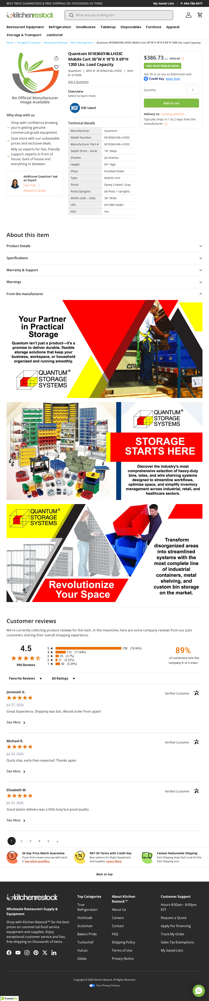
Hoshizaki (84, 917)
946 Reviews (31, 665)
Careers (118, 917)
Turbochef (85, 942)
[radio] (104, 648)
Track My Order (173, 934)
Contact (118, 926)
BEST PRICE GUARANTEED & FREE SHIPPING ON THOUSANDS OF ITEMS (54, 3)
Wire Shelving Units (82, 42)
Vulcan (82, 950)
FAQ (115, 934)
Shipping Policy (123, 942)
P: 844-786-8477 (191, 3)
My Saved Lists (163, 3)
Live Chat (29, 185)
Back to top (104, 874)
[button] (200, 14)
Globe (82, 958)
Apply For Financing (176, 926)
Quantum (74, 71)
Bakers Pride (87, 934)
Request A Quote (34, 190)
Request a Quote (174, 917)
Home (10, 42)
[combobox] (118, 15)
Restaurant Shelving (55, 42)
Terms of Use (122, 950)
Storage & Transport (28, 42)
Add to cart (171, 103)
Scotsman (85, 926)
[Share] (56, 58)
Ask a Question (78, 82)
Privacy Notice (123, 958)
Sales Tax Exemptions (177, 942)
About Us (119, 909)
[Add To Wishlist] (56, 67)
